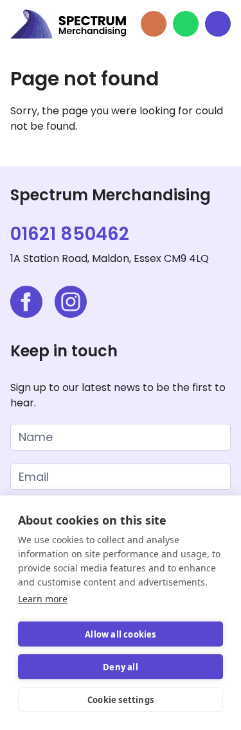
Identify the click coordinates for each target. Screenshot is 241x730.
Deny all (120, 667)
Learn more (42, 599)
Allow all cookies (120, 634)
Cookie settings (120, 700)
